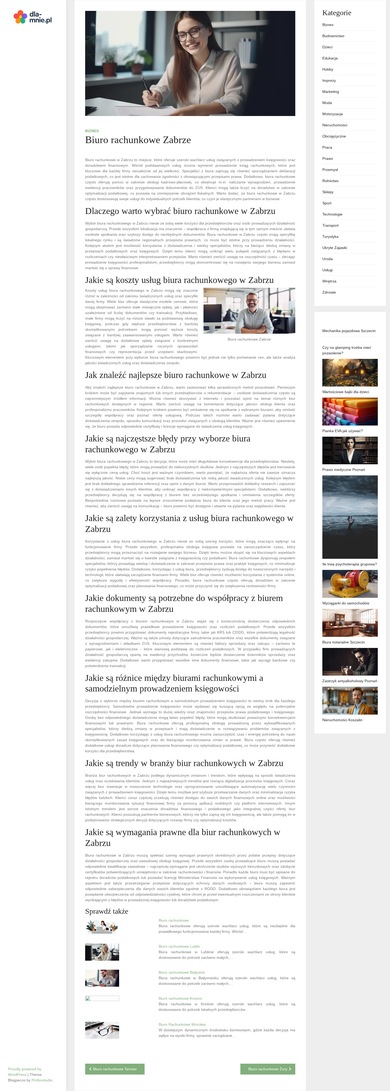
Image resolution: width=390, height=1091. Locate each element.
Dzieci (327, 47)
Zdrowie (329, 292)
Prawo (327, 158)
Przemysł (330, 169)
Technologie (332, 214)
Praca (327, 147)
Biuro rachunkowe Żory (267, 1069)
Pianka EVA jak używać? (342, 431)
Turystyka (330, 236)
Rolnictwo (330, 181)
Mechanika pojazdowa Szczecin (349, 331)
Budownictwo (333, 36)
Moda (327, 103)
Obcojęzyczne (334, 136)
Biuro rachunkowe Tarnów (115, 1069)
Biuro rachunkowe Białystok (182, 972)
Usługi (327, 270)
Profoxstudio (42, 1080)
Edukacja (330, 58)
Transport (330, 225)
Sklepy (327, 192)
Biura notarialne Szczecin (343, 642)
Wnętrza (329, 281)
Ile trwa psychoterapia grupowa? (349, 564)
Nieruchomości (334, 125)
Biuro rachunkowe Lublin (179, 946)
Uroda (327, 259)
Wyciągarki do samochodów (345, 603)
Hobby (327, 69)
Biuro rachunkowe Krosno (180, 998)
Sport (326, 203)
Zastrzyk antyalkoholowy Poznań (349, 681)
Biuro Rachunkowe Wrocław (182, 1024)
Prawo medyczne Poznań (343, 469)
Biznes (92, 131)
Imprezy (329, 80)
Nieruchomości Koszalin (342, 720)
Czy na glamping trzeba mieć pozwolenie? (346, 350)
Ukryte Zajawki (334, 248)
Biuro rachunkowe (174, 920)
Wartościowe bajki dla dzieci (345, 392)
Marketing (330, 91)
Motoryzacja (332, 114)
